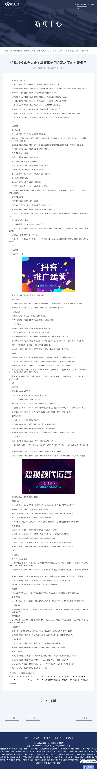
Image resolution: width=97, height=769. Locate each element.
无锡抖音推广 (76, 749)
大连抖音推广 (73, 751)
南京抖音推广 (52, 751)
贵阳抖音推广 (27, 757)
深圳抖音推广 (55, 749)
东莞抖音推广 (62, 751)
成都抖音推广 (83, 751)
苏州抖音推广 (66, 749)
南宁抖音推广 (92, 754)
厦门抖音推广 (48, 757)
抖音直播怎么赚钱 (26, 673)
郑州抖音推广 (10, 751)
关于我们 (35, 738)
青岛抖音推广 (38, 757)
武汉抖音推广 (31, 751)
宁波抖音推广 (40, 754)
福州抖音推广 (19, 754)
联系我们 (69, 738)
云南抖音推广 (76, 760)
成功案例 (47, 738)
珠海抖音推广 (79, 757)
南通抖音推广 (56, 763)
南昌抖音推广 (5, 757)
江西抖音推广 (55, 760)
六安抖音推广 (14, 760)
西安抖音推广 (21, 751)
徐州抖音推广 (45, 760)
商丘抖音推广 (66, 760)
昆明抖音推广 (82, 754)
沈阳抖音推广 (61, 754)
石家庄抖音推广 (8, 754)
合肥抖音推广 (50, 754)
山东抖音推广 (35, 760)
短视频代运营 (39, 51)
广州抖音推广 (35, 749)
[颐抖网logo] (12, 4)
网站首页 (18, 51)
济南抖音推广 (71, 754)
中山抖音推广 (69, 757)
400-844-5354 (81, 5)
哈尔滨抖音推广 (16, 757)
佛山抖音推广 (30, 754)
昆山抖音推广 (14, 749)
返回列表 (84, 718)
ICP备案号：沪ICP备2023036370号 (57, 746)
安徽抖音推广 (87, 760)
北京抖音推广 (24, 749)
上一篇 (12, 718)
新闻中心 (27, 51)
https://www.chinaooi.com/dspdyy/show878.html (26, 680)
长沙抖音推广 (87, 749)
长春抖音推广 (59, 757)
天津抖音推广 (42, 751)
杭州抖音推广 (45, 749)
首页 (26, 738)
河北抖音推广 (46, 763)
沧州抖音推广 (24, 760)
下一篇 (33, 718)
